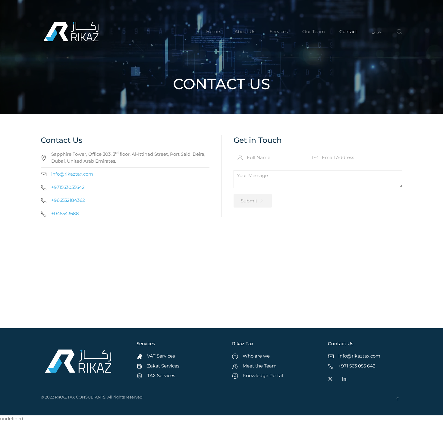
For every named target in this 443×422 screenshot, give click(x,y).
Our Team (313, 31)
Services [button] (279, 31)
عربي (377, 31)
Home (213, 31)
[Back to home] (71, 31)
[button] (399, 31)
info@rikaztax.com (72, 174)
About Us (244, 31)
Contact (348, 31)
